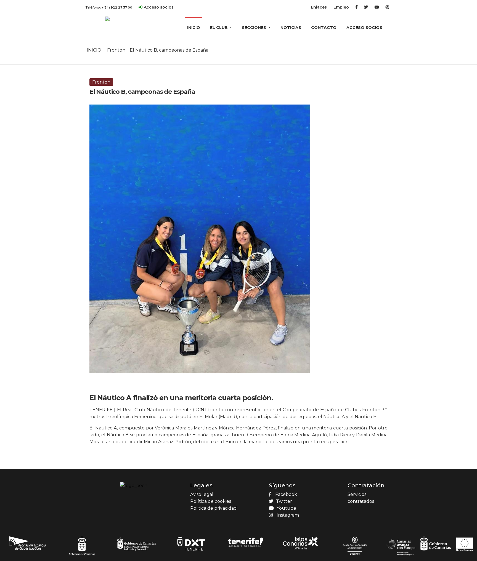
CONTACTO (323, 27)
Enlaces (319, 7)
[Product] (107, 18)
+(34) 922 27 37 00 (117, 7)
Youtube (286, 508)
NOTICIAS (290, 27)
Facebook (286, 494)
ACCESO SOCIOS (364, 27)
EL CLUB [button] (219, 27)
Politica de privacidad (213, 508)
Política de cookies (210, 501)
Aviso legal (201, 494)
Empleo (341, 7)
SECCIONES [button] (254, 27)
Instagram (288, 515)
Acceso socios (159, 7)
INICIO (193, 27)
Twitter (284, 501)
